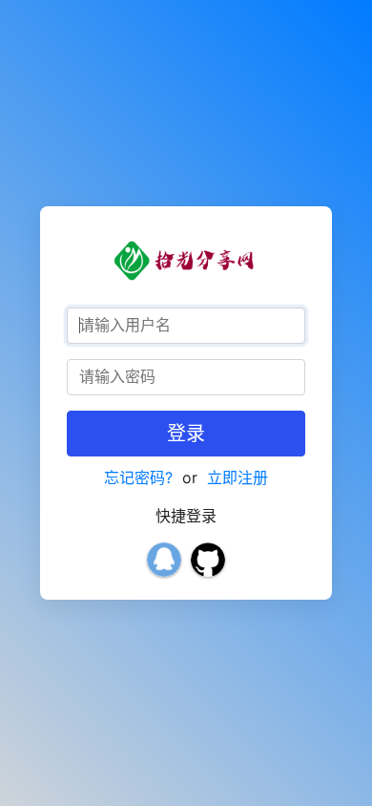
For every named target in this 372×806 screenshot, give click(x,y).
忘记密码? (138, 477)
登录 (186, 433)
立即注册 (237, 477)
